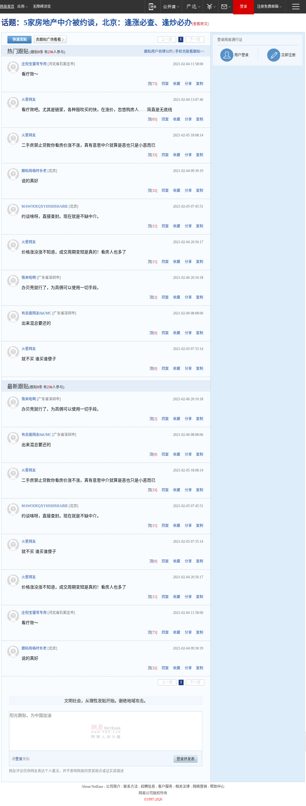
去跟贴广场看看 (48, 39)
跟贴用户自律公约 (158, 51)
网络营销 (200, 786)
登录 (243, 6)
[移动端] (152, 6)
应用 (21, 6)
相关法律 (182, 786)
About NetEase (92, 786)
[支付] (210, 6)
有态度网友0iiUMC (36, 313)
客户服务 (165, 786)
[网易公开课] (171, 6)
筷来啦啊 (29, 278)
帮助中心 (217, 786)
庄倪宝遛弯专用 (34, 64)
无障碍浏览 (42, 6)
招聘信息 (148, 786)
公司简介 (113, 786)
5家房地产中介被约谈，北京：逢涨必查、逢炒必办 (108, 23)
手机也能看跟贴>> (189, 51)
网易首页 (7, 6)
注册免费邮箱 (268, 6)
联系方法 (130, 786)
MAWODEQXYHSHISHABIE (45, 206)
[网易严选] (192, 6)
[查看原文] (200, 24)
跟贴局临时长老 (34, 171)
